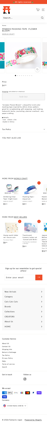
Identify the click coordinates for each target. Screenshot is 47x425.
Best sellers (20, 217)
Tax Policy (6, 129)
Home (4, 25)
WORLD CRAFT (8, 34)
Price (4, 82)
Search (4, 367)
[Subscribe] (38, 277)
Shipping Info (7, 349)
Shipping (5, 91)
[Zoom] (37, 69)
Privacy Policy (7, 358)
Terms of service (8, 364)
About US (5, 343)
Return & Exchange (9, 352)
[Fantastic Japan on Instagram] (25, 379)
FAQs (4, 361)
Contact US (6, 346)
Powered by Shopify (33, 420)
